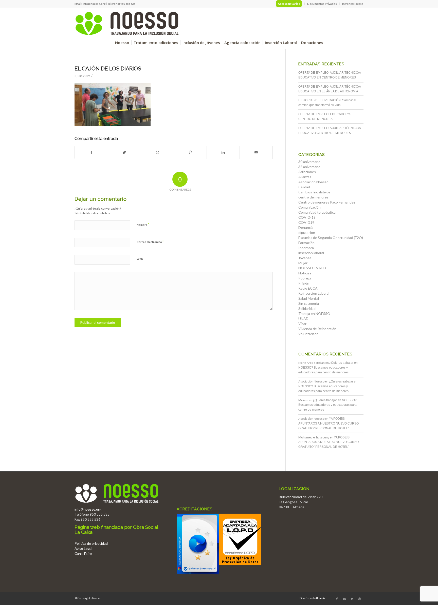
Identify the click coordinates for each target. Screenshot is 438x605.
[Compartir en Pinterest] (190, 152)
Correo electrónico (150, 242)
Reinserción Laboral (313, 293)
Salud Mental (308, 298)
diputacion (306, 232)
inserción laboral (311, 253)
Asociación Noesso (313, 182)
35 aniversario (309, 167)
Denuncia (305, 227)
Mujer (302, 263)
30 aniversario (309, 161)
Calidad (304, 187)
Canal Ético (83, 553)
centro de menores (313, 197)
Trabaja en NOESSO (314, 313)
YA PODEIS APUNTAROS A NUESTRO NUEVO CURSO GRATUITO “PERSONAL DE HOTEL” (328, 423)
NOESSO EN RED (312, 268)
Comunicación (309, 207)
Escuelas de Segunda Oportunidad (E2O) (330, 237)
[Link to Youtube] (359, 598)
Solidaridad (307, 308)
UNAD (303, 318)
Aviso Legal (83, 548)
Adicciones (307, 172)
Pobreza (304, 278)
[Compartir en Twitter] (124, 152)
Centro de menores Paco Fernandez (326, 202)
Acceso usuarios (289, 3)
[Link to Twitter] (352, 598)
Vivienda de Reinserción (317, 329)
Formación (306, 242)
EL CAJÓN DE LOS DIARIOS (108, 68)
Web (140, 258)
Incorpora (306, 248)
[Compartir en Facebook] (91, 152)
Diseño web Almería (312, 598)
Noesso (97, 598)
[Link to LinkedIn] (344, 598)
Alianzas (304, 177)
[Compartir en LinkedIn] (223, 152)
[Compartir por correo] (256, 152)
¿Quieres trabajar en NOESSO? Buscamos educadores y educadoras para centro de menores (328, 367)
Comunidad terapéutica (317, 212)
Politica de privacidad (91, 543)
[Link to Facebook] (337, 598)
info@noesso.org (94, 3)
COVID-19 (307, 217)
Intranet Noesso (352, 3)
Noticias (304, 273)
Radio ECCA (308, 288)
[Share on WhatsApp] (157, 152)
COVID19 (306, 222)
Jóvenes (305, 258)
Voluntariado (308, 334)
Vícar (302, 323)
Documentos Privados (322, 3)
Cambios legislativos (314, 192)
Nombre (143, 225)
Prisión (303, 283)
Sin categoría (308, 303)
